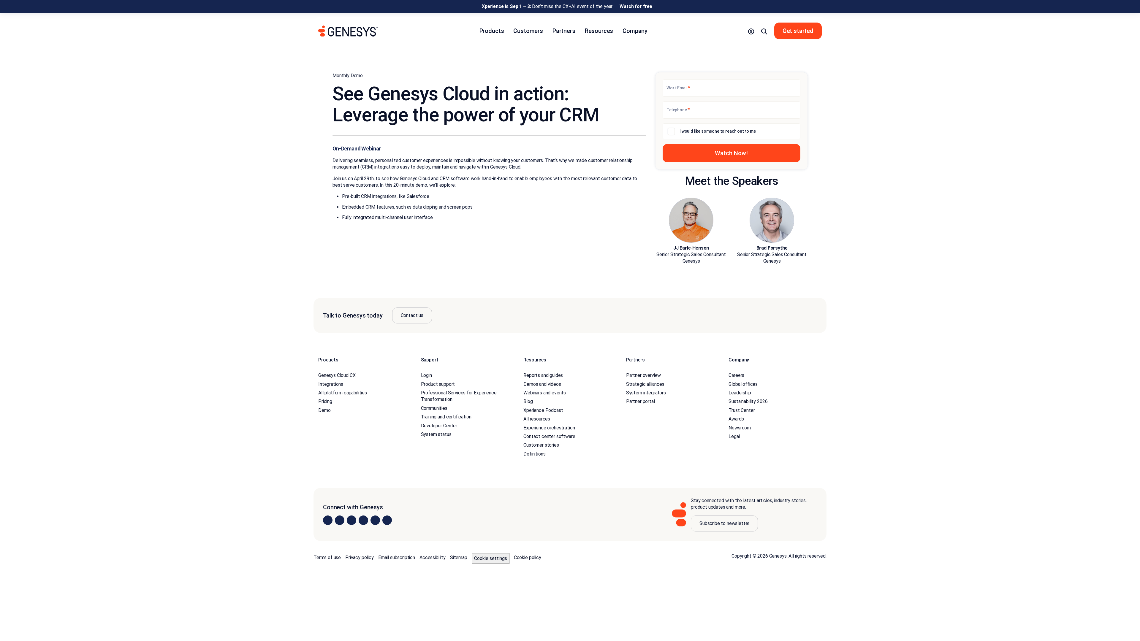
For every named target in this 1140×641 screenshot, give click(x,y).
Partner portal (640, 401)
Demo (324, 410)
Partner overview (643, 375)
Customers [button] (528, 30)
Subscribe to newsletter (724, 523)
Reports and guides (543, 375)
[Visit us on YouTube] (375, 520)
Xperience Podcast (543, 410)
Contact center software (549, 436)
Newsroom (740, 428)
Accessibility (432, 557)
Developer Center (439, 426)
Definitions (534, 454)
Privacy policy (359, 557)
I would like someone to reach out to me (718, 131)
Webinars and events (544, 393)
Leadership (740, 393)
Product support (438, 384)
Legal (734, 436)
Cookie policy (527, 557)
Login (426, 375)
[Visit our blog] (387, 520)
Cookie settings (490, 558)
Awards (736, 419)
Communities (434, 408)
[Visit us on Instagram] (339, 520)
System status (436, 434)
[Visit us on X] (351, 520)
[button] (751, 31)
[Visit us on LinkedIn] (327, 520)
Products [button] (491, 30)
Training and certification (446, 417)
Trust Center (742, 410)
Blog (528, 401)
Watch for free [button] (636, 6)
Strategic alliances (645, 384)
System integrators (646, 393)
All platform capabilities (342, 393)
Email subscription (396, 557)
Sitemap (458, 557)
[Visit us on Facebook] (363, 520)
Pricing (325, 401)
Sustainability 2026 (748, 401)
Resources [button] (599, 30)
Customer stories (541, 445)
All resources (536, 419)
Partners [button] (563, 30)
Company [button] (635, 30)
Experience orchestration (549, 428)
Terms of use (327, 557)
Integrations (330, 384)
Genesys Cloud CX (336, 375)
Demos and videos (542, 384)
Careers (736, 375)
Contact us (412, 315)
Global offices (743, 384)
